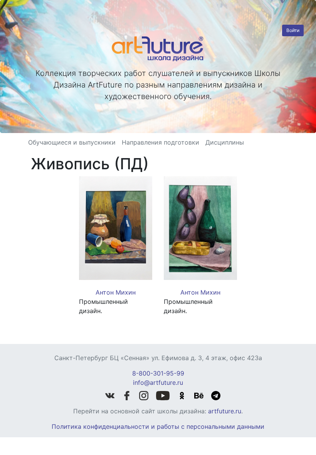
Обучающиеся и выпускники (72, 142)
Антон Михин (116, 292)
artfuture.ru (224, 411)
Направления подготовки (160, 142)
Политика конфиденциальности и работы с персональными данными (158, 426)
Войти (292, 30)
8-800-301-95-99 (158, 373)
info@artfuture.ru (158, 382)
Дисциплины (224, 142)
